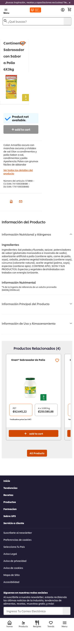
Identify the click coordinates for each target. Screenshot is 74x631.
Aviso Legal (10, 553)
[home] (9, 623)
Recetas (8, 494)
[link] (37, 2)
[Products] (23, 623)
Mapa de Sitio (11, 574)
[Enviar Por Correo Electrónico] (20, 201)
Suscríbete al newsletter (17, 532)
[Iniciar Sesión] (63, 10)
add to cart (22, 129)
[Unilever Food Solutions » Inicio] (35, 10)
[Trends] (51, 622)
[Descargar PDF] (11, 201)
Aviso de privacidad (14, 560)
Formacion (10, 508)
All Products (37, 453)
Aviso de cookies (13, 567)
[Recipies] (37, 623)
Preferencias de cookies (17, 539)
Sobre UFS (9, 516)
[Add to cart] (69, 9)
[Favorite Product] (22, 43)
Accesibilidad (11, 581)
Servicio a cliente (13, 523)
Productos (9, 501)
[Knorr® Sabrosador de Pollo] (33, 387)
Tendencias (10, 487)
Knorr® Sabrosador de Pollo (28, 359)
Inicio (6, 480)
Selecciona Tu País (14, 546)
